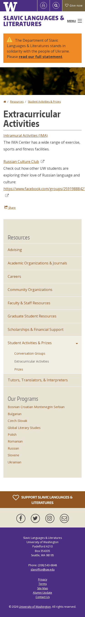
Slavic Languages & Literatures (33, 21)
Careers (14, 276)
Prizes (18, 369)
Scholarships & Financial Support (35, 329)
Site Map (42, 588)
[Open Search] (56, 5)
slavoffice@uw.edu (43, 569)
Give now (76, 5)
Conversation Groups (29, 353)
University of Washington (35, 607)
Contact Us (43, 597)
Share (12, 208)
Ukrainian (14, 462)
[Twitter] (36, 518)
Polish (12, 434)
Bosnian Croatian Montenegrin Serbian (36, 407)
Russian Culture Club (21, 161)
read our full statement (40, 56)
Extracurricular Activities (31, 361)
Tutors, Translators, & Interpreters (38, 379)
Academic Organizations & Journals (37, 263)
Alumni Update (42, 593)
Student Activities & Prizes (44, 102)
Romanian (15, 441)
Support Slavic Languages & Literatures (47, 500)
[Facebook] (21, 518)
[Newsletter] (64, 518)
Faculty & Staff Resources (29, 302)
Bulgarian (15, 414)
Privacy (42, 579)
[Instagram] (50, 518)
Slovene (13, 455)
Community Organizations (30, 289)
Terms (43, 584)
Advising (15, 249)
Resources (17, 102)
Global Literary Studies (24, 428)
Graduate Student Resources (32, 316)
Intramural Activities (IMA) (25, 135)
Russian (13, 448)
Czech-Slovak (17, 421)
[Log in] (43, 5)
